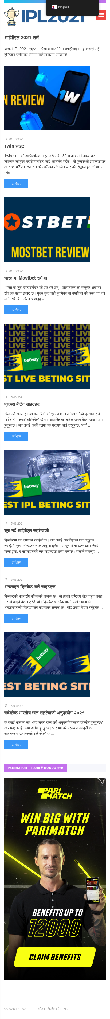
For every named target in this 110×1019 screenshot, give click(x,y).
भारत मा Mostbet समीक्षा (25, 277)
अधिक (16, 183)
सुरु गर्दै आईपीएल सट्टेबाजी (26, 530)
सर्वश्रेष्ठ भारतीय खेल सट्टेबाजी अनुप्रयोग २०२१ (44, 712)
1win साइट (14, 146)
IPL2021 (44, 17)
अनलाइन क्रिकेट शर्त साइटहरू (29, 586)
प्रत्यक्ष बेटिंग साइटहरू (22, 404)
